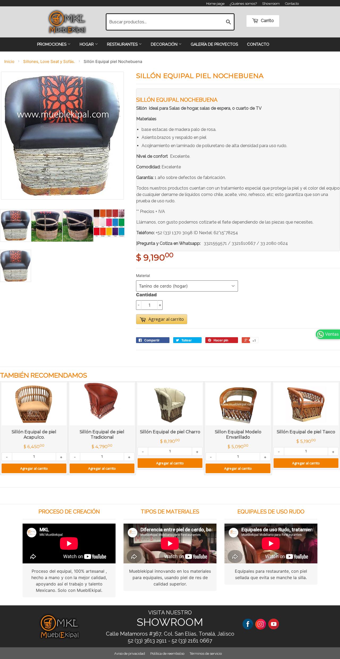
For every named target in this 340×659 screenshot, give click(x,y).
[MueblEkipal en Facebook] (248, 623)
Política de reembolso (167, 654)
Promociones (52, 44)
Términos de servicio (206, 654)
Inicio (9, 61)
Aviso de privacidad (129, 654)
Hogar (87, 44)
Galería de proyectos (214, 44)
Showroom (271, 4)
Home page (215, 4)
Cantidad (146, 294)
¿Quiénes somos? (243, 4)
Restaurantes (123, 44)
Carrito (267, 20)
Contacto (292, 4)
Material (143, 275)
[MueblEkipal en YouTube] (273, 623)
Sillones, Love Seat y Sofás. (49, 61)
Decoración (164, 44)
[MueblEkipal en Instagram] (260, 623)
